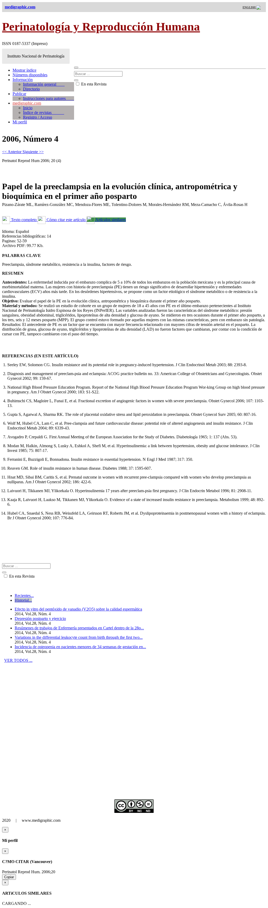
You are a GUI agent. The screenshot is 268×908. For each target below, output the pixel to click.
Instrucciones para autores (48, 98)
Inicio (27, 108)
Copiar (9, 877)
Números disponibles (30, 75)
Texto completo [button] (24, 219)
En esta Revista (93, 84)
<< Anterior (12, 152)
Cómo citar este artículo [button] (66, 219)
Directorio (31, 89)
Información (23, 79)
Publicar (19, 93)
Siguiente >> (33, 152)
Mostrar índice (24, 70)
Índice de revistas (43, 112)
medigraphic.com (27, 103)
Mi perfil (20, 122)
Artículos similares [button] (110, 219)
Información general (44, 84)
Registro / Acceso (37, 117)
